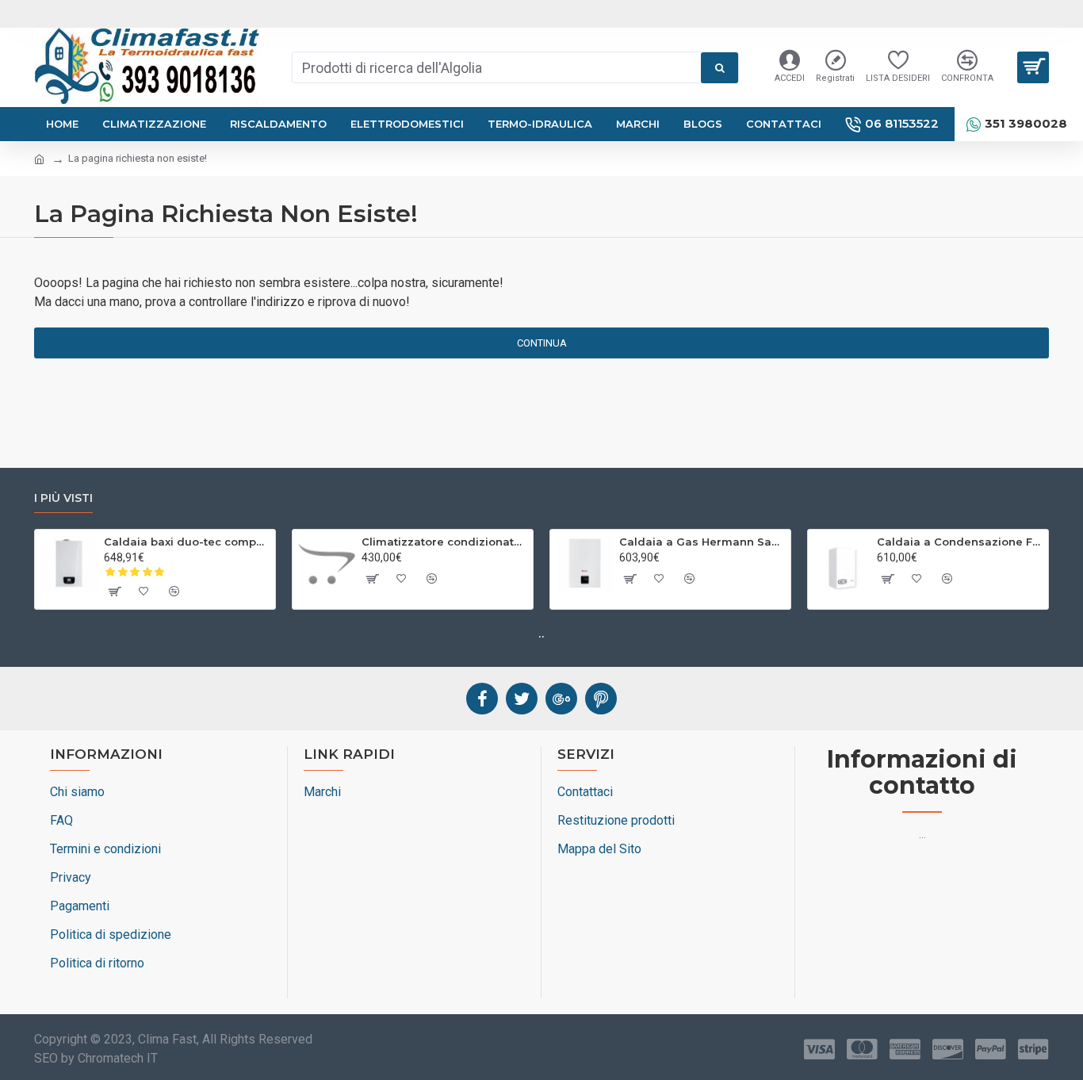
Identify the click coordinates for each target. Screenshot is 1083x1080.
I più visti (63, 498)
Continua (542, 343)
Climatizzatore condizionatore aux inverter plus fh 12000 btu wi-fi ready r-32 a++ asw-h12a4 (444, 541)
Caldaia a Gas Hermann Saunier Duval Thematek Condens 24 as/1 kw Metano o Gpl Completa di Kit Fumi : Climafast (702, 541)
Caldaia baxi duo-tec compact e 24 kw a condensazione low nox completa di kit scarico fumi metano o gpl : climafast (187, 541)
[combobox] (497, 67)
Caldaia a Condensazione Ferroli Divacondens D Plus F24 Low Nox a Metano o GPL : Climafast (960, 541)
